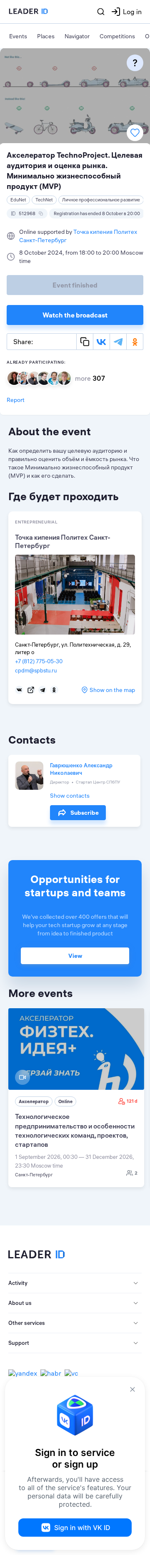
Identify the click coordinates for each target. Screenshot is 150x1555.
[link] (76, 1097)
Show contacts (70, 795)
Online (65, 1101)
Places (46, 36)
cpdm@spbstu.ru (36, 670)
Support (18, 1342)
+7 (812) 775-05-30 (38, 661)
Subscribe (84, 812)
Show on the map (112, 690)
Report (16, 400)
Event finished (75, 285)
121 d (132, 1101)
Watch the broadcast (75, 315)
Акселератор (34, 1101)
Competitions (117, 36)
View (75, 956)
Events (18, 36)
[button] (75, 1283)
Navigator (77, 36)
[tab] (75, 1283)
